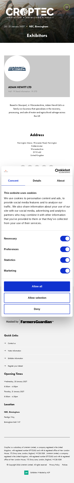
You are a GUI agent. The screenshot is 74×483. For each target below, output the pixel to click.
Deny (37, 308)
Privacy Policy (54, 464)
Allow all (37, 286)
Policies (64, 464)
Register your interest (15, 366)
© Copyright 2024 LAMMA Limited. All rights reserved (27, 464)
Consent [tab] (13, 180)
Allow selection (37, 297)
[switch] (65, 249)
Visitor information (14, 350)
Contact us (12, 343)
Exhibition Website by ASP (40, 472)
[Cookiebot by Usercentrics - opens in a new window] (55, 171)
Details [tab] (37, 180)
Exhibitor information (15, 358)
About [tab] (61, 180)
